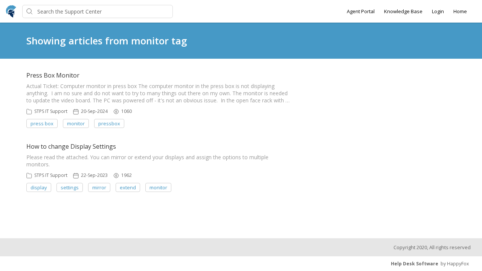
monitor (76, 123)
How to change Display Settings (71, 146)
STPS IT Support (50, 111)
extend (128, 187)
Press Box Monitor (52, 75)
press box (42, 123)
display (39, 187)
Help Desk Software (414, 263)
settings (70, 187)
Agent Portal (361, 11)
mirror (99, 187)
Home (460, 11)
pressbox (109, 123)
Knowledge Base (403, 11)
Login (438, 11)
